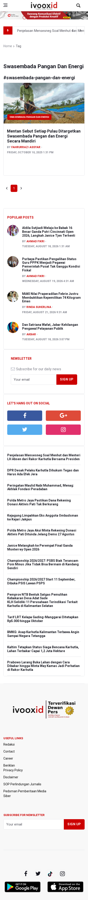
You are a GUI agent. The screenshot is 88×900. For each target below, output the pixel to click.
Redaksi (9, 744)
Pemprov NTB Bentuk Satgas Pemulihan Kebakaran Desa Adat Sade (37, 596)
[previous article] (80, 30)
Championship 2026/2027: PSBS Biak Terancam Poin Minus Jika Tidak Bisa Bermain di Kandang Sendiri (43, 564)
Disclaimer (10, 777)
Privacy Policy (13, 770)
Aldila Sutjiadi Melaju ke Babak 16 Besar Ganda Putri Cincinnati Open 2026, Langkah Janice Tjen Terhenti (48, 231)
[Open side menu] (5, 5)
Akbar (31, 334)
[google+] (50, 874)
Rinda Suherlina (38, 307)
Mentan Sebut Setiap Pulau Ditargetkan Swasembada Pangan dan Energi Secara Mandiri (44, 136)
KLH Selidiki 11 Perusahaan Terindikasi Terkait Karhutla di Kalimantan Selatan (42, 604)
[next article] (72, 30)
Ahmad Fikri (35, 241)
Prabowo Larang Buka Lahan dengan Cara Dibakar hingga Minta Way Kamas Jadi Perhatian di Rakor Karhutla (43, 666)
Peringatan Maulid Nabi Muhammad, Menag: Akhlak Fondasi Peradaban (40, 487)
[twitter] (24, 429)
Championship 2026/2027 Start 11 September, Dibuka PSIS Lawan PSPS (41, 581)
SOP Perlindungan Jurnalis (22, 784)
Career (8, 758)
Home (7, 46)
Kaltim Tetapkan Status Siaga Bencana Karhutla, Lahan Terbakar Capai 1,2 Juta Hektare (43, 649)
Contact (9, 751)
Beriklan (9, 765)
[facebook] (24, 415)
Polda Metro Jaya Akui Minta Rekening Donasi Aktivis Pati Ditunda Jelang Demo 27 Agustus (41, 532)
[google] (63, 415)
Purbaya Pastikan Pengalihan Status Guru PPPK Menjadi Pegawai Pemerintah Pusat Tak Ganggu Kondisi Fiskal (51, 264)
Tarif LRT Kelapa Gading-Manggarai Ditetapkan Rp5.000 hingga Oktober (42, 619)
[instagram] (63, 429)
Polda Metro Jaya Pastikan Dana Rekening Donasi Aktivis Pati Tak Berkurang (39, 502)
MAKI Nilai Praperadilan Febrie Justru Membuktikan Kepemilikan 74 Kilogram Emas (51, 297)
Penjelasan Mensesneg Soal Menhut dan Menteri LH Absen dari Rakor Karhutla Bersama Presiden (43, 457)
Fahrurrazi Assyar (25, 147)
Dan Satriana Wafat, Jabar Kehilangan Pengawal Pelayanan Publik (50, 326)
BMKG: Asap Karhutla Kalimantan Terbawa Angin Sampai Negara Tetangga (43, 634)
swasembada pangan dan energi (29, 117)
